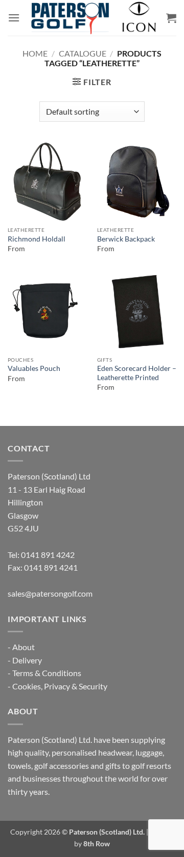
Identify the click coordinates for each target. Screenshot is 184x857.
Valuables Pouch (34, 368)
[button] (14, 17)
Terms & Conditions (46, 673)
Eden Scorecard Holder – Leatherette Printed (136, 373)
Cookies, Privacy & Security (59, 686)
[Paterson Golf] (93, 18)
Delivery (27, 660)
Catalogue (82, 53)
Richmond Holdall (36, 239)
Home (35, 53)
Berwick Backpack (126, 239)
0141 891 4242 (48, 554)
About (23, 647)
